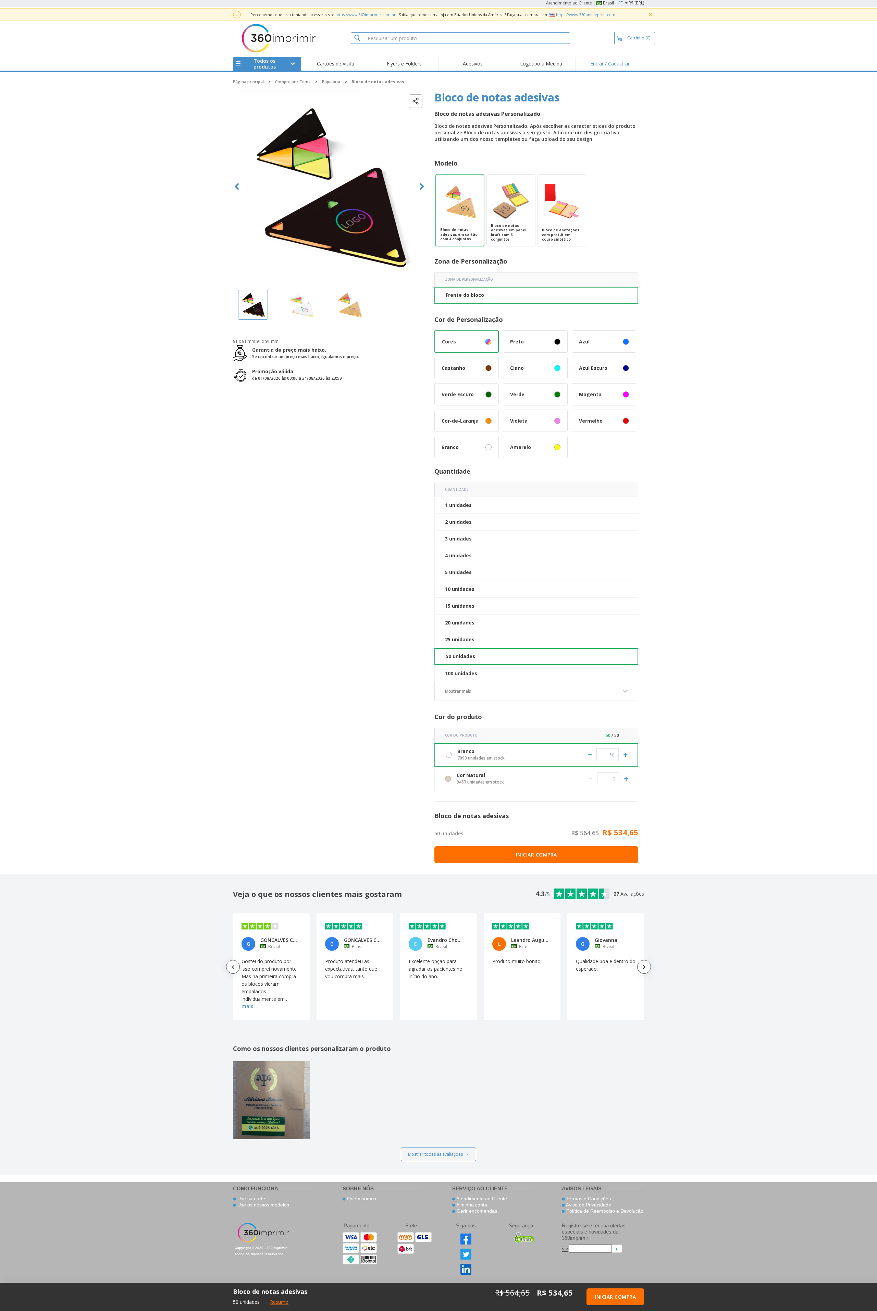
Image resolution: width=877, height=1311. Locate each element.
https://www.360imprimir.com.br (365, 14)
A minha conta (471, 1204)
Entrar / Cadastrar (610, 63)
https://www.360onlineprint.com (585, 14)
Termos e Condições (588, 1198)
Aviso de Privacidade (588, 1204)
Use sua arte (250, 1198)
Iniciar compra (536, 854)
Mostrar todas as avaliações (435, 1154)
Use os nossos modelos (262, 1204)
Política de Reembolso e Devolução (604, 1211)
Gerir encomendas (476, 1211)
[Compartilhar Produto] (415, 101)
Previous (237, 186)
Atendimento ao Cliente (569, 3)
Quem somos (361, 1198)
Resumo (279, 1302)
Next (422, 186)
